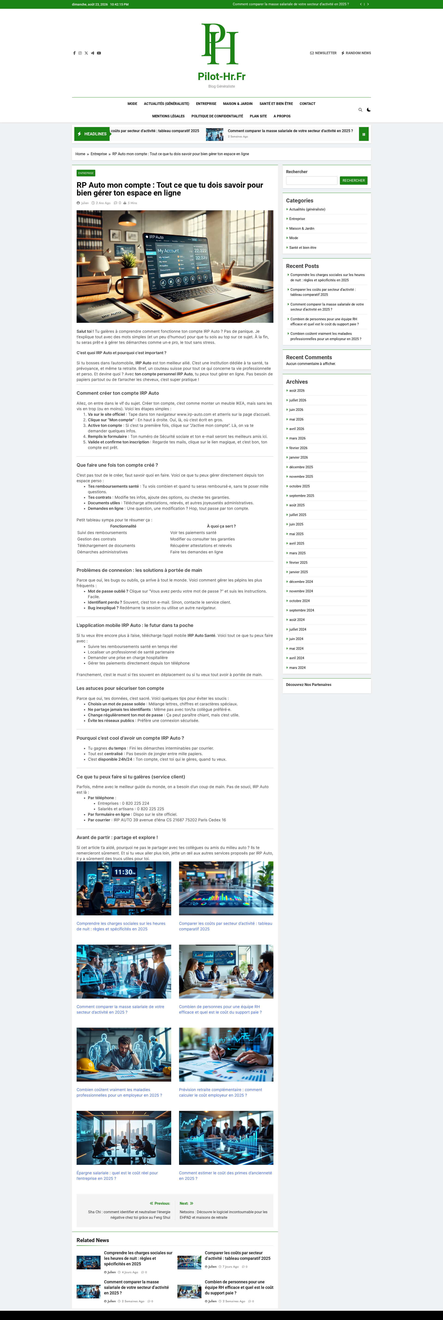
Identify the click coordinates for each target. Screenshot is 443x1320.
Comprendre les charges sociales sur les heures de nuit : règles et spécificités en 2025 (138, 1258)
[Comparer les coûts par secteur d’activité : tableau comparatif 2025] (226, 888)
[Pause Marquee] (364, 134)
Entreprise (206, 104)
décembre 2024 (301, 582)
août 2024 (297, 620)
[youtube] (99, 53)
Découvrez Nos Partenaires (308, 684)
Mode (132, 104)
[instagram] (80, 53)
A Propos (282, 116)
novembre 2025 (301, 477)
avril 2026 (296, 429)
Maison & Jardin (238, 104)
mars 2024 (297, 668)
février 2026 (298, 448)
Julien (85, 203)
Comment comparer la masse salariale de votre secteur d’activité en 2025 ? (216, 131)
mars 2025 (297, 553)
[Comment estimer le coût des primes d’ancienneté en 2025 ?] (226, 1138)
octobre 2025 (299, 486)
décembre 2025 (301, 467)
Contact (307, 104)
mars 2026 (297, 438)
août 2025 (297, 505)
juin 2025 (296, 524)
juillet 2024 (297, 629)
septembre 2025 (301, 496)
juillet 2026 (297, 400)
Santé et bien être (276, 104)
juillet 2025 (297, 515)
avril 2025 (296, 543)
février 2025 (298, 563)
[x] (86, 53)
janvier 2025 (298, 572)
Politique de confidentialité (217, 116)
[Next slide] (368, 4)
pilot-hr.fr (221, 76)
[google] (93, 53)
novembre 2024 (301, 591)
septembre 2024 (301, 610)
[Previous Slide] (361, 4)
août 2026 (297, 391)
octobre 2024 (299, 601)
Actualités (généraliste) (166, 104)
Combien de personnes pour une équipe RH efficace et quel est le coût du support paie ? (292, 4)
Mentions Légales (168, 116)
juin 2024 (296, 639)
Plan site (258, 116)
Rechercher (297, 171)
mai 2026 (296, 419)
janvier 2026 (298, 457)
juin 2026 (296, 410)
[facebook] (74, 53)
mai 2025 (296, 534)
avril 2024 (296, 658)
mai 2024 (296, 649)
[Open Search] (360, 110)
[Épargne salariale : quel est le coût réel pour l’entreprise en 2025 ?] (124, 1138)
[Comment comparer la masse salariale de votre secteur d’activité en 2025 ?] (140, 136)
